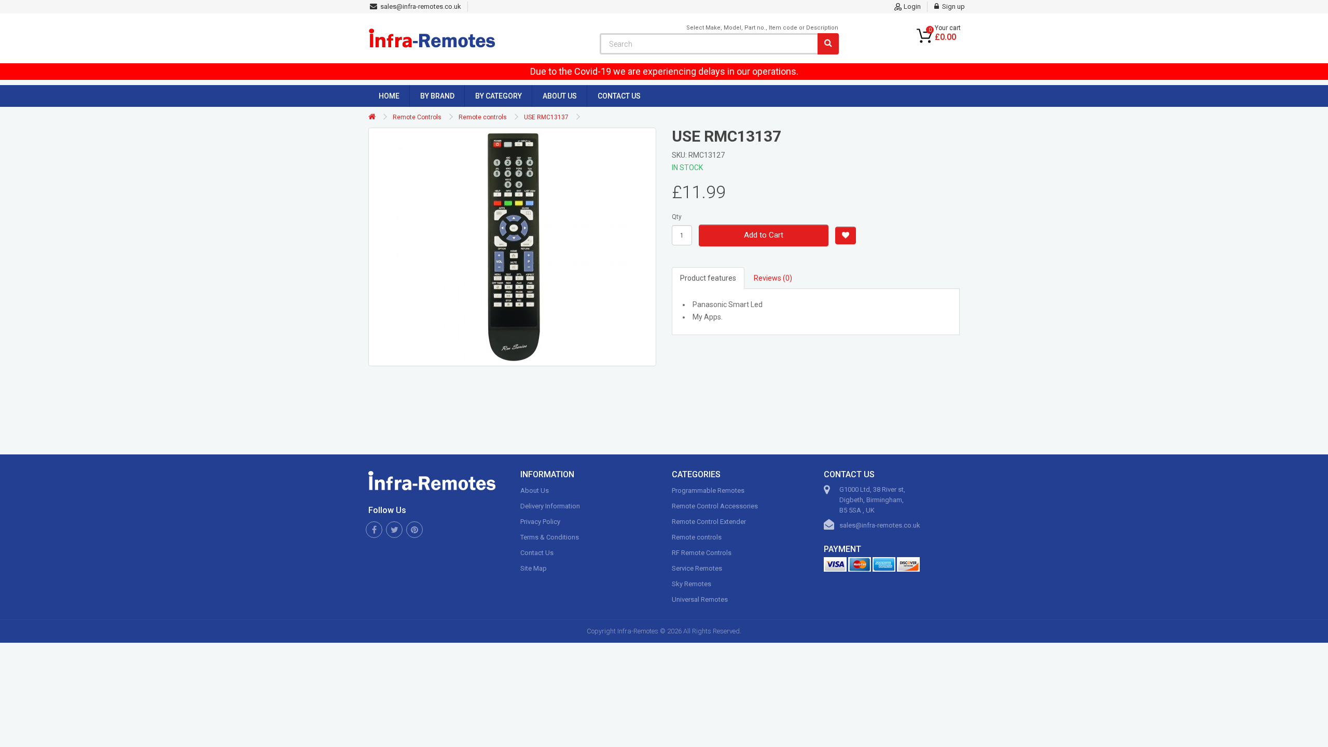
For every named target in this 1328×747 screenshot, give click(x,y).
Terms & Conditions (549, 537)
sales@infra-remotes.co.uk (879, 525)
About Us (560, 96)
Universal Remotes (700, 599)
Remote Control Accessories (715, 506)
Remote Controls (417, 117)
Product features (708, 278)
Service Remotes (697, 568)
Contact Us (619, 96)
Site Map (533, 568)
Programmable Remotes (708, 490)
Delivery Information (550, 506)
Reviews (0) (773, 278)
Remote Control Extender (709, 521)
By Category (498, 96)
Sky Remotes (691, 584)
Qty (677, 216)
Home (389, 96)
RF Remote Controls (701, 553)
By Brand (437, 96)
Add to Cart (763, 235)
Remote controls (483, 117)
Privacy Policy (540, 521)
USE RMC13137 (546, 117)
